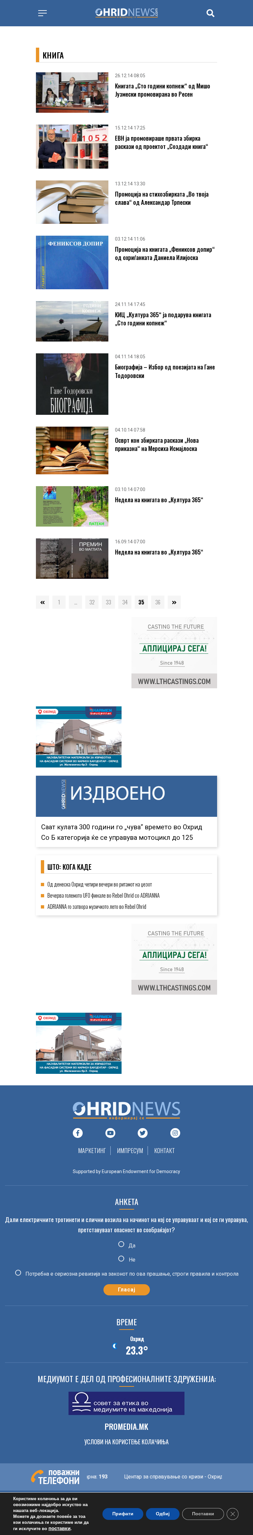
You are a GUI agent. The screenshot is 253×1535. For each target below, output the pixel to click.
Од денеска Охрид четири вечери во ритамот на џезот (99, 884)
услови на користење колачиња (126, 1441)
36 (157, 602)
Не (131, 1260)
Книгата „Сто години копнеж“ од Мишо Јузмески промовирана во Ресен (162, 90)
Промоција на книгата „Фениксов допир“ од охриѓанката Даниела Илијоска (165, 253)
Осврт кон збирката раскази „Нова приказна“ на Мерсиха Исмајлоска (157, 444)
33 (108, 602)
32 (92, 602)
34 (125, 602)
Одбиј (163, 1514)
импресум (130, 1150)
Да (131, 1245)
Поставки (203, 1514)
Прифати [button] (122, 1514)
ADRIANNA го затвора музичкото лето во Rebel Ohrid (96, 906)
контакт (164, 1150)
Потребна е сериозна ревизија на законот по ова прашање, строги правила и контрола (131, 1274)
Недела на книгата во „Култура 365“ (159, 500)
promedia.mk (126, 1426)
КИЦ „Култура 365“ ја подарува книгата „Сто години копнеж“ (163, 319)
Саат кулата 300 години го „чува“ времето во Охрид (121, 827)
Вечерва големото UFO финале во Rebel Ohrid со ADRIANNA (103, 895)
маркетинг (92, 1150)
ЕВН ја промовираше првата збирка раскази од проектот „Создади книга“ (161, 142)
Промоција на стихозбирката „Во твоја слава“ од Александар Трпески (162, 198)
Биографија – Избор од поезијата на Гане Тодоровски (165, 371)
